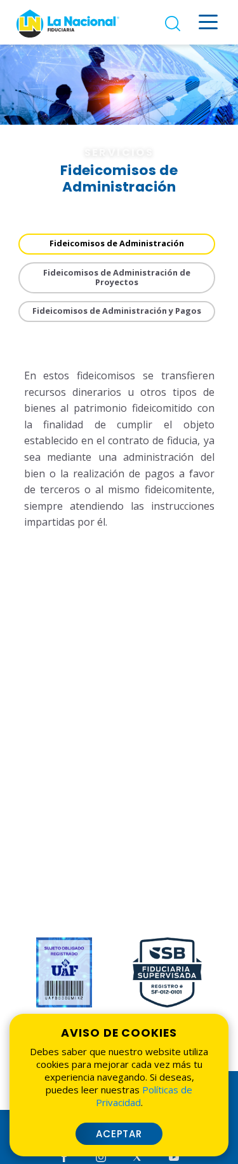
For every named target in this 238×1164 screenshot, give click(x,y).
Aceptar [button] (119, 1133)
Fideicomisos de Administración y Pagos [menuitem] (116, 310)
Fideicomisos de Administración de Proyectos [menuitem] (116, 277)
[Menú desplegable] (208, 22)
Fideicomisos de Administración (117, 243)
